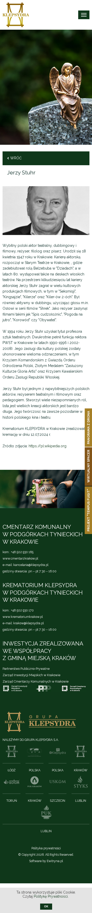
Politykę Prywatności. (52, 896)
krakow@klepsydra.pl (28, 623)
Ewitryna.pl (55, 861)
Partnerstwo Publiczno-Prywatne (26, 669)
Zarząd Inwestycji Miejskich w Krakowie (31, 675)
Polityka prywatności (46, 848)
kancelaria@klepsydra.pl (30, 565)
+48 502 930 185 (22, 552)
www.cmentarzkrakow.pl (20, 558)
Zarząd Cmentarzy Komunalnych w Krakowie (35, 681)
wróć (16, 158)
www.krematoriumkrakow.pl (23, 617)
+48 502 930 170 (22, 610)
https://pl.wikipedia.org (47, 446)
